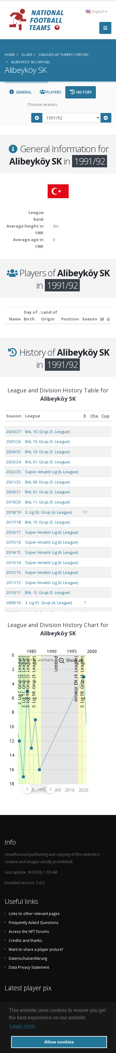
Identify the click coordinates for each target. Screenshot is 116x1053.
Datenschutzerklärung (28, 958)
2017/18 (13, 522)
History (83, 92)
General (23, 92)
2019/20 (13, 502)
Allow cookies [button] (59, 1041)
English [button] (98, 11)
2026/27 (13, 431)
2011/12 (13, 582)
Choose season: (42, 104)
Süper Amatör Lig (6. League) (51, 471)
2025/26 (13, 441)
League (32, 416)
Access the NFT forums (29, 931)
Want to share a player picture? (36, 949)
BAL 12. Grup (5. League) (47, 592)
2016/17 (13, 532)
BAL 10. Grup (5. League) (47, 431)
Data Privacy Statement (29, 967)
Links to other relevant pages (34, 913)
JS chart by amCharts (36, 660)
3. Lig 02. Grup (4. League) (48, 512)
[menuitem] (38, 788)
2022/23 (13, 471)
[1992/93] (106, 118)
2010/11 (13, 592)
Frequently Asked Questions (33, 922)
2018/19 (13, 512)
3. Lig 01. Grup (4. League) (48, 602)
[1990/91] (36, 118)
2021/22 (13, 482)
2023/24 (13, 462)
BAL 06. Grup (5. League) (47, 482)
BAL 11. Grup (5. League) (47, 502)
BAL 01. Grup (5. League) (47, 462)
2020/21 (13, 492)
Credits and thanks (25, 940)
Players (53, 92)
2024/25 (13, 451)
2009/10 (13, 602)
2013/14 (13, 562)
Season (13, 416)
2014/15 (13, 552)
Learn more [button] (22, 1026)
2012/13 (13, 572)
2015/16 (13, 542)
